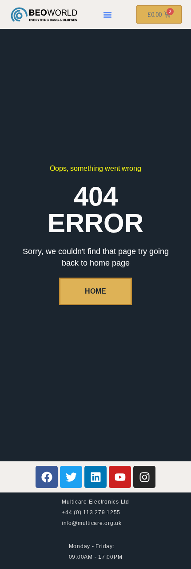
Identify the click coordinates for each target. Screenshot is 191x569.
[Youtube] (120, 477)
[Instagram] (144, 477)
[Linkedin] (95, 477)
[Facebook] (47, 477)
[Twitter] (71, 477)
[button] (107, 14)
